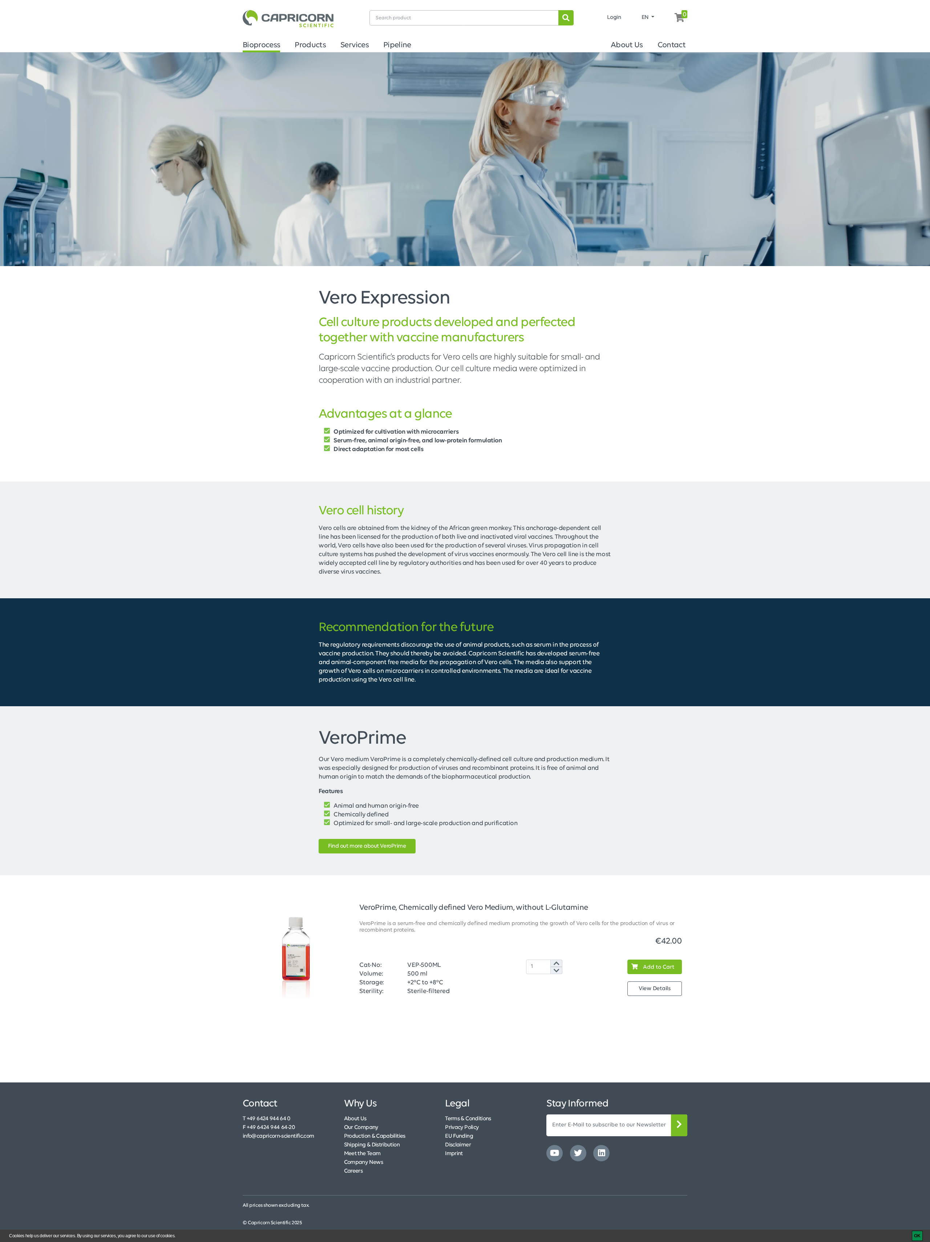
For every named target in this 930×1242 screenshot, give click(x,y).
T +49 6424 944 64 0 (267, 1119)
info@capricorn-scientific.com (278, 1136)
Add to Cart (658, 967)
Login (614, 17)
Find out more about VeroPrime (367, 846)
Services (354, 45)
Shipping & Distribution (372, 1145)
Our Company (361, 1127)
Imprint (454, 1154)
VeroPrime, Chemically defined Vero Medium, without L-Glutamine (473, 908)
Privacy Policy (461, 1127)
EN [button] (646, 17)
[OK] (917, 1236)
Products (310, 45)
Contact (672, 45)
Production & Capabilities (374, 1136)
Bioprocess (261, 45)
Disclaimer (458, 1145)
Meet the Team (362, 1154)
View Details (655, 989)
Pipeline (397, 45)
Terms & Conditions (468, 1119)
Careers (353, 1171)
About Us (627, 45)
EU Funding (459, 1136)
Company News (363, 1162)
